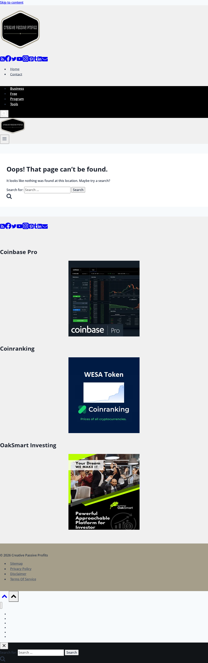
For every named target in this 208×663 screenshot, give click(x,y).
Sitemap (16, 563)
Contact (16, 74)
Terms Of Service (23, 579)
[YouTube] (19, 60)
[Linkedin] (39, 60)
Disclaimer (18, 574)
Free (13, 93)
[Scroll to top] (4, 597)
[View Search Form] (4, 113)
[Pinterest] (31, 60)
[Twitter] (14, 60)
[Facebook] (8, 60)
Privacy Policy (20, 569)
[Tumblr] (35, 60)
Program (17, 99)
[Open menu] (4, 139)
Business (17, 88)
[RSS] (2, 60)
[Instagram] (25, 60)
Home (15, 69)
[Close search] (4, 646)
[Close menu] (1, 605)
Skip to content (11, 2)
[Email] (45, 60)
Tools (14, 104)
